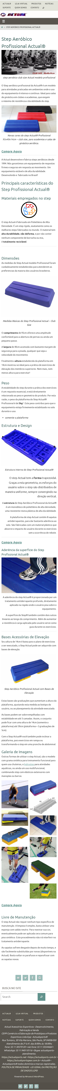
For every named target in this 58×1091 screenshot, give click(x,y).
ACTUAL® (7, 4)
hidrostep (29, 764)
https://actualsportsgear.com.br (23, 1060)
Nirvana (28, 1076)
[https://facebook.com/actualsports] (32, 978)
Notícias (49, 4)
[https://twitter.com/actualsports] (25, 978)
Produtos (36, 4)
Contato (35, 7)
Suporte (7, 7)
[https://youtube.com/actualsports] (18, 978)
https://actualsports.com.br (42, 1057)
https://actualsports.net (13, 1057)
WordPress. (39, 1076)
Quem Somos (21, 7)
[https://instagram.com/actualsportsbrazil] (40, 978)
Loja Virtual (21, 4)
